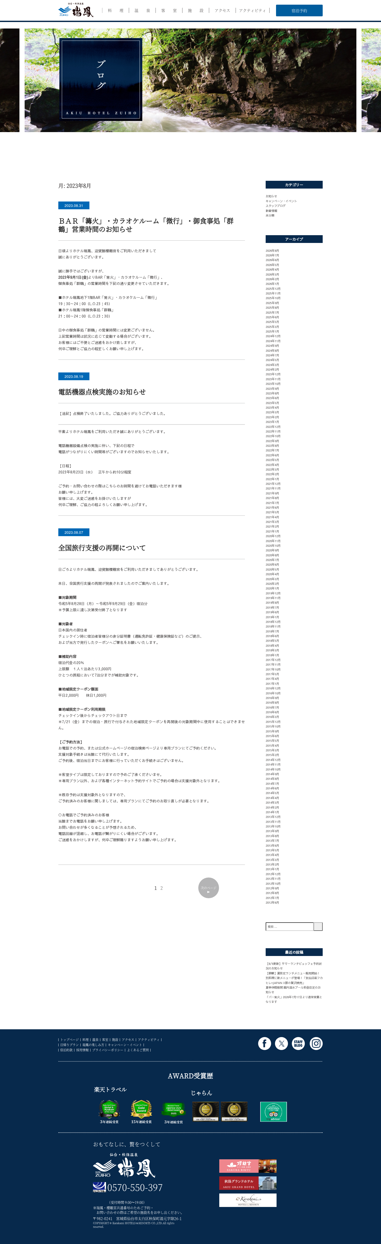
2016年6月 (272, 712)
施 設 (195, 10)
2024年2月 (272, 369)
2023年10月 (273, 384)
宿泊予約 (299, 10)
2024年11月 (273, 341)
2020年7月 (272, 560)
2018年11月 (273, 626)
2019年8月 (272, 602)
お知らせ (271, 196)
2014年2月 (272, 807)
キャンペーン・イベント (281, 201)
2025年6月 (272, 317)
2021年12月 (273, 483)
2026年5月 (272, 265)
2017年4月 (272, 679)
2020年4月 (272, 574)
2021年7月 (272, 503)
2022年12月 (273, 427)
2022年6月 (272, 455)
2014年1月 (272, 812)
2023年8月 (272, 393)
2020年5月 (272, 569)
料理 (85, 1039)
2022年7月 (272, 450)
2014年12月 (273, 760)
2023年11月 (273, 379)
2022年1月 (272, 479)
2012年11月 (273, 878)
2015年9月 (272, 731)
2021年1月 (272, 531)
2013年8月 (272, 836)
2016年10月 (273, 693)
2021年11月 (273, 488)
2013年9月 (272, 831)
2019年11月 (273, 598)
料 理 (115, 10)
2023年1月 (272, 422)
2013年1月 (272, 869)
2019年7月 (272, 607)
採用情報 (82, 1050)
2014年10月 (273, 769)
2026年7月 (272, 255)
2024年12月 (273, 336)
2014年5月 (272, 793)
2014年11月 (273, 764)
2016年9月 (272, 698)
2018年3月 (272, 650)
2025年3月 (272, 327)
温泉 (95, 1039)
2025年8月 (272, 307)
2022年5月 (272, 460)
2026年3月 (272, 274)
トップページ (69, 1039)
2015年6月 (272, 736)
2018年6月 (272, 636)
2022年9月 (272, 441)
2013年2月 (272, 864)
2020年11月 (273, 541)
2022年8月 (272, 445)
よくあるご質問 (138, 1050)
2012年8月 (272, 893)
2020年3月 (272, 579)
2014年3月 (272, 802)
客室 (105, 1039)
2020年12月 (273, 536)
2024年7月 (272, 355)
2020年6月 (272, 564)
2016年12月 (273, 688)
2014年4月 (272, 798)
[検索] (318, 926)
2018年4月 (272, 645)
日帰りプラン (69, 1044)
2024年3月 (272, 365)
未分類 (270, 215)
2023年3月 (272, 412)
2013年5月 (272, 850)
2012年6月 (272, 902)
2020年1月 (272, 588)
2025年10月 (273, 298)
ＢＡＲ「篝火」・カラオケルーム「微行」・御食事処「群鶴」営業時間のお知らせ (146, 225)
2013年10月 (273, 826)
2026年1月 (272, 284)
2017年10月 (273, 669)
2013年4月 (272, 855)
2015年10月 (273, 726)
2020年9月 (272, 550)
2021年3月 (272, 522)
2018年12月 (273, 622)
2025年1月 (272, 331)
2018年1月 (272, 655)
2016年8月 (272, 702)
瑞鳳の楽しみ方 (93, 1044)
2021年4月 (272, 517)
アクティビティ (252, 10)
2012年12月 (273, 874)
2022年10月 (273, 436)
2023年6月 (272, 398)
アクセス (222, 10)
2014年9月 (272, 774)
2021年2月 (272, 526)
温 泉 (142, 10)
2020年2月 (272, 583)
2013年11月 (273, 821)
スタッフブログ (276, 206)
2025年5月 (272, 322)
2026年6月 (272, 260)
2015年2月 (272, 755)
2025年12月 (273, 288)
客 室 (169, 10)
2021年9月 (272, 493)
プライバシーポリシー (107, 1050)
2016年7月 (272, 707)
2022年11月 (273, 431)
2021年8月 (272, 498)
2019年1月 (272, 617)
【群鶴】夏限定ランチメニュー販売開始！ (293, 973)
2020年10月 (273, 545)
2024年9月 (272, 345)
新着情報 (271, 210)
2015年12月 (273, 722)
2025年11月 (273, 293)
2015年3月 (272, 750)
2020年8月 (272, 555)
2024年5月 (272, 360)
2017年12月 (273, 660)
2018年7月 (272, 631)
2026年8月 (272, 250)
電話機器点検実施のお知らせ (102, 391)
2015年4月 (272, 745)
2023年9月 (272, 388)
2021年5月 (272, 512)
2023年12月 (273, 374)
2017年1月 (272, 683)
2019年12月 (273, 593)
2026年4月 (272, 269)
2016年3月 (272, 717)
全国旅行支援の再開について (102, 547)
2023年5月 (272, 403)
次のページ (209, 888)
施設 (115, 1039)
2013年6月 (272, 845)
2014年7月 (272, 783)
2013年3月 (272, 860)
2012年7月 (272, 898)
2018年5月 (272, 640)
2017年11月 (273, 664)
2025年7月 (272, 312)
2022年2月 (272, 474)
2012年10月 (273, 883)
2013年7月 (272, 840)
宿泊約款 (66, 1050)
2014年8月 (272, 778)
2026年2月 (272, 279)
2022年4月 (272, 465)
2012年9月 (272, 888)
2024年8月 (272, 350)
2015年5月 (272, 740)
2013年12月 (273, 817)
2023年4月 (272, 407)
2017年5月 (272, 674)
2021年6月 (272, 507)
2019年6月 (272, 612)
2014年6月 (272, 788)
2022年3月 (272, 469)
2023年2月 (272, 417)
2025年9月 (272, 303)
